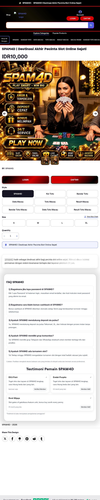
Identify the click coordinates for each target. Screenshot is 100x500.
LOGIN (73, 18)
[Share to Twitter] (5, 438)
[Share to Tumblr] (41, 438)
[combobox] (47, 25)
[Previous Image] (4, 113)
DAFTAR (87, 18)
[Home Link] (21, 15)
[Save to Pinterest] (27, 438)
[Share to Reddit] (34, 438)
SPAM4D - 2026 (9, 425)
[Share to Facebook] (12, 438)
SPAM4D (9, 259)
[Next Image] (95, 113)
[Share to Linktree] (20, 438)
